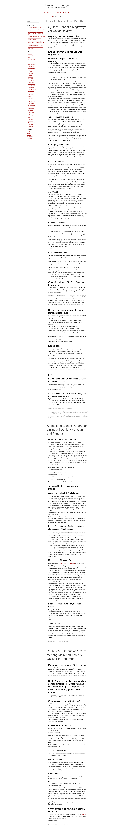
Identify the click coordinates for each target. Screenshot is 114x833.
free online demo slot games (73, 412)
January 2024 (31, 103)
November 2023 (31, 107)
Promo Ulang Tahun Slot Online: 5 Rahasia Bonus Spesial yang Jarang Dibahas (36, 29)
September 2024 (31, 89)
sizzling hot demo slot (70, 415)
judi (50, 643)
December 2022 (31, 126)
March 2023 (30, 121)
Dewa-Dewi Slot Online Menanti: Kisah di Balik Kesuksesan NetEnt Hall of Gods (35, 47)
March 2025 (30, 78)
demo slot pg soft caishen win (76, 411)
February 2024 (31, 101)
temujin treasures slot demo (66, 416)
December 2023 (31, 105)
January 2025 (31, 82)
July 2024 (30, 92)
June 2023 (30, 115)
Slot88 (28, 132)
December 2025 (31, 63)
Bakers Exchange (57, 5)
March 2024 (30, 99)
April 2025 (30, 77)
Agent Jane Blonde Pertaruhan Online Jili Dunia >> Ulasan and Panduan (67, 429)
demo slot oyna (67, 411)
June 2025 (30, 73)
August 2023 (31, 112)
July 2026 (30, 54)
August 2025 (31, 70)
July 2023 (30, 114)
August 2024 (31, 91)
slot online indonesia (53, 826)
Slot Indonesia (69, 408)
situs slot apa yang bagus (61, 415)
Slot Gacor (29, 138)
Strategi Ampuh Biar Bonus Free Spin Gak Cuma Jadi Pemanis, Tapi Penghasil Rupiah (36, 38)
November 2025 (31, 64)
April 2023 (30, 119)
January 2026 (31, 61)
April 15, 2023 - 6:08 (53, 824)
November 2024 (31, 85)
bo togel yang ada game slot (66, 409)
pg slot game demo (78, 413)
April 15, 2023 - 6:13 (53, 641)
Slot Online (68, 641)
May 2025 (30, 75)
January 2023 (31, 124)
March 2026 (30, 57)
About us (58, 12)
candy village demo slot (77, 409)
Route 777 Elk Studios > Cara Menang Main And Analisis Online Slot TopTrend (66, 654)
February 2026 (31, 59)
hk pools (29, 135)
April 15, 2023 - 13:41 (53, 408)
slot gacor (83, 814)
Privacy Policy (48, 12)
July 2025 (30, 71)
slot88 (28, 133)
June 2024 (30, 94)
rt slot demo (53, 415)
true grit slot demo (75, 416)
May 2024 (30, 96)
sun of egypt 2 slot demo (55, 416)
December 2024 (31, 84)
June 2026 (30, 55)
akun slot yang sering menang (55, 409)
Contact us (66, 12)
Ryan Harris (61, 408)
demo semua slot (60, 411)
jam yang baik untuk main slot (55, 413)
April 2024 (30, 98)
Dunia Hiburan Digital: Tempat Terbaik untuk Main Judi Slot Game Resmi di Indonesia (36, 42)
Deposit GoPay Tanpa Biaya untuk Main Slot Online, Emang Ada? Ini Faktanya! (35, 33)
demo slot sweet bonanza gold (61, 412)
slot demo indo (78, 415)
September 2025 (31, 68)
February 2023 (31, 122)
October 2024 (31, 87)
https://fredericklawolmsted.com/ (66, 563)
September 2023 (31, 110)
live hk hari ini (30, 136)
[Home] (52, 17)
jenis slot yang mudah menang (68, 413)
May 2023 (30, 117)
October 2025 (31, 66)
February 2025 (31, 80)
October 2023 (31, 108)
